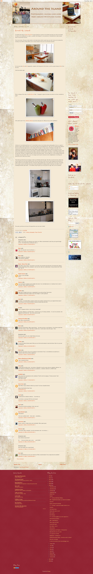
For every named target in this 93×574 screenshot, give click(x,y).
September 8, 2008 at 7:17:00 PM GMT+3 (26, 295)
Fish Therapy (52, 514)
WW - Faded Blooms (54, 520)
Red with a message (54, 539)
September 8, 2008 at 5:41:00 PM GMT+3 (26, 278)
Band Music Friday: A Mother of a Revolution (23, 490)
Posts (71, 186)
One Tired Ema (18, 502)
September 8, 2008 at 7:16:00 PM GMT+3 (26, 286)
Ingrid (19, 404)
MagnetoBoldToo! (18, 482)
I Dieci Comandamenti (19, 507)
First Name (71, 107)
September (52, 492)
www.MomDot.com (22, 389)
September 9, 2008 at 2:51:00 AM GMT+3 (26, 361)
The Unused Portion (19, 479)
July (51, 545)
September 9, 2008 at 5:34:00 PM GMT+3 (26, 417)
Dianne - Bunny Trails (22, 264)
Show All (44, 508)
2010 (50, 481)
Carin (19, 453)
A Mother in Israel (18, 499)
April (51, 551)
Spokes (51, 496)
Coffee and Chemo (19, 492)
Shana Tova (52, 494)
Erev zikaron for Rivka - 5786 (20, 493)
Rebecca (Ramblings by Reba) (24, 358)
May (51, 549)
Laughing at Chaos (19, 489)
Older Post (63, 464)
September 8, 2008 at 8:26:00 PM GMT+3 (26, 314)
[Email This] (16, 232)
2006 (50, 561)
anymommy (20, 421)
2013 (50, 475)
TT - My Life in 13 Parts (54, 533)
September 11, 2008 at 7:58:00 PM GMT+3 (26, 456)
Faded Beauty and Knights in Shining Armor (58, 529)
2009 (50, 483)
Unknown (20, 428)
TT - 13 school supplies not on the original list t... (59, 516)
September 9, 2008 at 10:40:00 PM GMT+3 (26, 424)
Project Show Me (28, 34)
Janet (19, 299)
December (52, 486)
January (51, 556)
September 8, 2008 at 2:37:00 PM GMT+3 (26, 244)
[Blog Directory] (16, 568)
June (51, 547)
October (51, 490)
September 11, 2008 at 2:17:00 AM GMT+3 (26, 449)
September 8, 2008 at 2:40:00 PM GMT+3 (26, 251)
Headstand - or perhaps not (55, 535)
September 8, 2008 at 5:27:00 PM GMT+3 (26, 269)
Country (70, 109)
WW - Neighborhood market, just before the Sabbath (60, 499)
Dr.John (20, 341)
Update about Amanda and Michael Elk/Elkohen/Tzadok (25, 500)
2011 (50, 479)
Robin (19, 248)
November (52, 488)
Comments (72, 188)
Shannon (20, 282)
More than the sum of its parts (56, 531)
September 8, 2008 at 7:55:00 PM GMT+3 (26, 303)
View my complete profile (73, 144)
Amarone (51, 507)
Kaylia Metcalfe (21, 411)
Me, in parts (52, 512)
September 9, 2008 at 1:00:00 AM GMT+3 (26, 354)
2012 (50, 477)
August (51, 543)
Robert (19, 350)
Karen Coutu (21, 384)
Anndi (19, 394)
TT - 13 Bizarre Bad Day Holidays (56, 497)
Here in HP (17, 486)
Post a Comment (20, 458)
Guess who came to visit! (55, 511)
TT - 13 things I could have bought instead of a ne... (60, 505)
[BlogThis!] (17, 232)
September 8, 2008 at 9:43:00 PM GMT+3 (26, 330)
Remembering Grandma (54, 518)
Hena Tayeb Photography (20, 476)
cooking (27, 232)
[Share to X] (18, 232)
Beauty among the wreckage (55, 503)
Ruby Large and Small (54, 522)
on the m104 (17, 496)
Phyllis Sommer (21, 273)
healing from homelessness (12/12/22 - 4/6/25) (23, 480)
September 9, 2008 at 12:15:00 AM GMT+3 (26, 346)
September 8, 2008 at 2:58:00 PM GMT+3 (26, 260)
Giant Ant (51, 501)
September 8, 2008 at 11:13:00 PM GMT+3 (26, 337)
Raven (19, 325)
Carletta (20, 290)
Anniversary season (18, 503)
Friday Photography (18, 477)
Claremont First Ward (22, 318)
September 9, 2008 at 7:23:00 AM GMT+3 (26, 391)
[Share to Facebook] (19, 232)
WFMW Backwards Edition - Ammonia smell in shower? (61, 537)
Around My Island (22, 30)
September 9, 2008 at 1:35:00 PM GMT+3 (26, 400)
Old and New (52, 528)
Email (70, 104)
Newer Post (17, 464)
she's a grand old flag (19, 497)
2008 (50, 485)
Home (40, 464)
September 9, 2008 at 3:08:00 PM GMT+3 (26, 407)
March (51, 553)
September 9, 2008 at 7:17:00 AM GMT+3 (26, 380)
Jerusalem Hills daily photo (20, 506)
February (52, 554)
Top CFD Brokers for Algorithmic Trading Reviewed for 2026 (26, 483)
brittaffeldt (20, 374)
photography (32, 232)
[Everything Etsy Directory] (74, 237)
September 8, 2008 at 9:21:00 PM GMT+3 (26, 321)
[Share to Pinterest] (21, 232)
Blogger (48, 571)
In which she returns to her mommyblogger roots (59, 541)
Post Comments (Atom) (24, 467)
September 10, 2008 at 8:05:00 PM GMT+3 (26, 432)
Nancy (19, 255)
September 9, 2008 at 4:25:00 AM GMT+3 (26, 370)
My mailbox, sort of (53, 526)
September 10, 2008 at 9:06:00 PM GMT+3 (26, 441)
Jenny (19, 365)
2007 (50, 559)
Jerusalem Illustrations (19, 487)
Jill (19, 307)
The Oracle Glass (53, 509)
